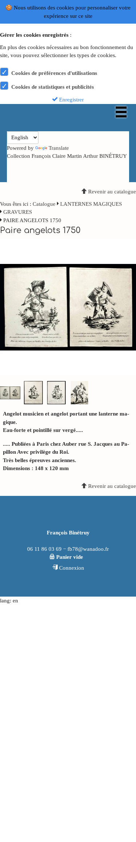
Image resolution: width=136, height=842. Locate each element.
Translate (59, 148)
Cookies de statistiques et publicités (52, 87)
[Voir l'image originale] (68, 307)
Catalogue (44, 204)
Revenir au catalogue (111, 192)
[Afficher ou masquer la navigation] (121, 112)
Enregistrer (71, 100)
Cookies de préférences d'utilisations (54, 73)
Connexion (71, 568)
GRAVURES (17, 212)
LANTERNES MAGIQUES (91, 204)
